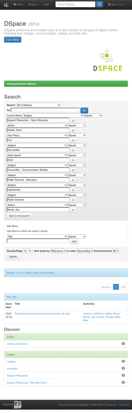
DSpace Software (67, 404)
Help (46, 4)
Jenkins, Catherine (93, 313)
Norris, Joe (89, 317)
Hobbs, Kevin (112, 313)
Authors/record (103, 251)
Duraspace (111, 404)
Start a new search (19, 215)
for (8, 110)
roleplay (11, 361)
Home (19, 4)
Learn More (12, 39)
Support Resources (17, 375)
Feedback (124, 404)
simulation (12, 368)
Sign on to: (117, 4)
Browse (32, 4)
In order (71, 251)
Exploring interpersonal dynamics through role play (42, 313)
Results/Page (14, 251)
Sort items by (42, 251)
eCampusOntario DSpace (21, 83)
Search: (11, 105)
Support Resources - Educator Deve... (27, 382)
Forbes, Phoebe (105, 317)
